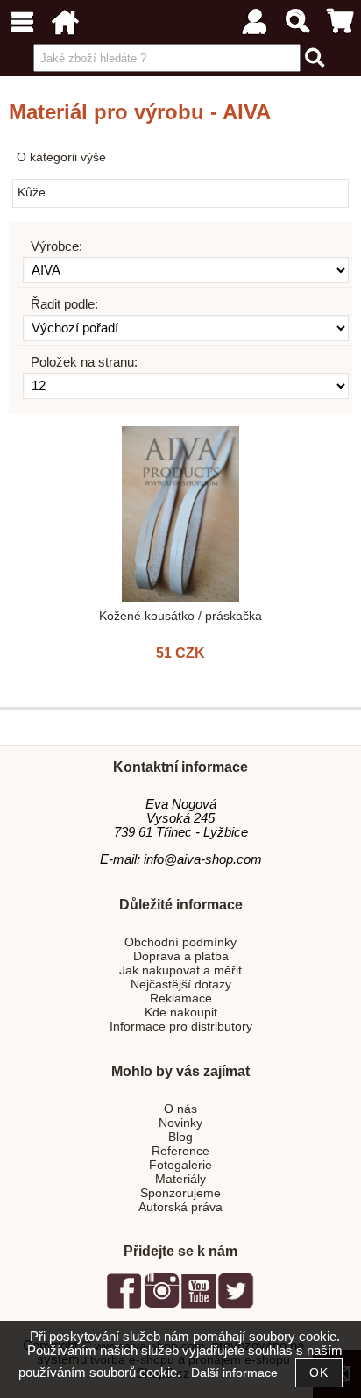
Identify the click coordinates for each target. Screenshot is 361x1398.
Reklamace (181, 998)
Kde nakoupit (181, 1012)
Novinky (180, 1123)
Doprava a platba (181, 956)
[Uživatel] (253, 22)
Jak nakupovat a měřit (180, 970)
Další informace (234, 1373)
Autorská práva (180, 1207)
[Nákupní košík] (339, 22)
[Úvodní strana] (64, 22)
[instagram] (161, 1305)
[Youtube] (198, 1305)
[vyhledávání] (296, 22)
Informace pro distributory (181, 1026)
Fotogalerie (180, 1165)
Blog (180, 1137)
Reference (180, 1151)
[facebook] (124, 1305)
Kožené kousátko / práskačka (180, 616)
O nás (180, 1109)
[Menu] (21, 22)
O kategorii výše (61, 157)
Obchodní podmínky (180, 942)
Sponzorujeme (180, 1193)
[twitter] (235, 1305)
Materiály (180, 1179)
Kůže (32, 192)
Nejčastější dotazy (181, 984)
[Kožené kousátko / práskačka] (180, 514)
